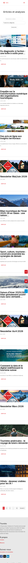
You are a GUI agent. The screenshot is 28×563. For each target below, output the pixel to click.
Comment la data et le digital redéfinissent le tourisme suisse (11, 367)
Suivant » (22, 508)
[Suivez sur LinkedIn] (8, 556)
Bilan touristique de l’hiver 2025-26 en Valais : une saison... (13, 213)
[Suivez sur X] (4, 556)
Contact (2, 539)
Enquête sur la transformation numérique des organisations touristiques (13, 94)
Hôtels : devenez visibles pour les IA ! (13, 482)
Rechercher (14, 27)
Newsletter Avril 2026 (11, 331)
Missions (2, 542)
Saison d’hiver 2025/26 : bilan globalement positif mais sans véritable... (13, 294)
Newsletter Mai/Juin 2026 (13, 176)
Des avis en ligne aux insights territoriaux (11, 137)
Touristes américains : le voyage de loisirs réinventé (14, 442)
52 (16, 508)
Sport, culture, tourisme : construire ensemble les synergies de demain (13, 253)
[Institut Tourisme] (26, 291)
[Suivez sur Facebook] (1, 556)
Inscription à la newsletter (6, 552)
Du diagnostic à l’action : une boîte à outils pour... (12, 52)
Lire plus (3, 64)
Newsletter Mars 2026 (12, 406)
